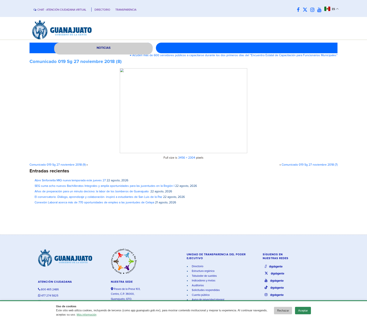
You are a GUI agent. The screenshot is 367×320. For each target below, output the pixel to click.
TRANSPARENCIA (125, 9)
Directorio (197, 266)
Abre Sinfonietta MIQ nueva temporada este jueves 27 (70, 180)
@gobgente (275, 266)
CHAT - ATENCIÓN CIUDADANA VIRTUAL (61, 9)
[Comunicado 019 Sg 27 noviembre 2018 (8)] (183, 110)
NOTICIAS (103, 47)
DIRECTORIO (102, 9)
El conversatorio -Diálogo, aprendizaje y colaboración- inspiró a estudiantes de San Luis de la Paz (98, 197)
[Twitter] (306, 10)
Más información (86, 314)
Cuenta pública (200, 295)
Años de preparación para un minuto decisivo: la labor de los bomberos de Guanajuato (92, 191)
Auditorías (197, 285)
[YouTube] (320, 10)
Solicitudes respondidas (205, 290)
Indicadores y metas (203, 280)
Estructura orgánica (203, 271)
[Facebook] (299, 10)
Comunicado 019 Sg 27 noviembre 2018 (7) (309, 164)
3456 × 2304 (186, 157)
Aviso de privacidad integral (207, 299)
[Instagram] (313, 10)
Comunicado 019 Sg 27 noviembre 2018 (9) (58, 164)
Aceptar (303, 310)
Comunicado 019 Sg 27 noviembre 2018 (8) (76, 61)
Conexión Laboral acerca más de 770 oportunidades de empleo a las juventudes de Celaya (94, 202)
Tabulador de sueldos (204, 276)
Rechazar (283, 310)
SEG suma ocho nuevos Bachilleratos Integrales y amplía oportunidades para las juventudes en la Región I (104, 185)
